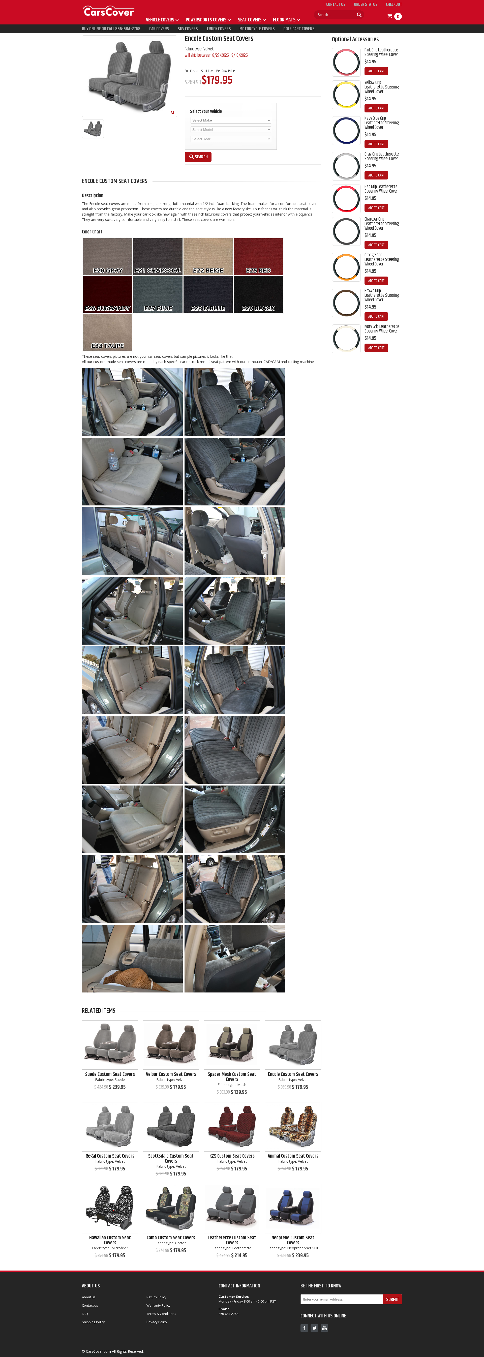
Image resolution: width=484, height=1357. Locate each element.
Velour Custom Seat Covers (171, 1074)
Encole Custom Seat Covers (293, 1074)
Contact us (90, 1305)
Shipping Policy (93, 1322)
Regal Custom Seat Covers (110, 1156)
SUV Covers (188, 29)
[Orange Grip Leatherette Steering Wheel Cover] (346, 267)
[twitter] (314, 1328)
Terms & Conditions (161, 1313)
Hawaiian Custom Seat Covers (110, 1240)
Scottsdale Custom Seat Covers (171, 1158)
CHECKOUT (394, 4)
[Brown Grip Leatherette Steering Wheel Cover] (346, 303)
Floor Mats (284, 20)
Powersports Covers (206, 20)
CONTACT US (335, 4)
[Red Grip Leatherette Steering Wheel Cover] (346, 199)
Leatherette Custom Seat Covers (232, 1240)
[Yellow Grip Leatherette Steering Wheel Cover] (346, 94)
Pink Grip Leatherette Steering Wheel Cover (381, 52)
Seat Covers (249, 20)
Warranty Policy (158, 1305)
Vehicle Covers (160, 20)
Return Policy (156, 1297)
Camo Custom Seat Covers (171, 1238)
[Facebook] (304, 1328)
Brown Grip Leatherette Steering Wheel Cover (382, 295)
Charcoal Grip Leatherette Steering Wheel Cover (382, 224)
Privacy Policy (156, 1322)
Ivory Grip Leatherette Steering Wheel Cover (382, 329)
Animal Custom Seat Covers (293, 1156)
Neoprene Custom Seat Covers (292, 1240)
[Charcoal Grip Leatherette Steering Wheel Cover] (346, 231)
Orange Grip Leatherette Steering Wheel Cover (382, 260)
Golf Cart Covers (299, 29)
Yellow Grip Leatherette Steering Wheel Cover (382, 87)
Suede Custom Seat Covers (110, 1074)
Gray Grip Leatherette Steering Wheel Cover (382, 156)
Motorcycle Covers (257, 29)
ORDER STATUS (365, 4)
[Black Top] (110, 1044)
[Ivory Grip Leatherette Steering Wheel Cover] (346, 338)
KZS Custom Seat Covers (232, 1156)
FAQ (85, 1313)
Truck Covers (218, 29)
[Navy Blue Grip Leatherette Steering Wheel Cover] (346, 130)
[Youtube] (324, 1328)
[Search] (359, 14)
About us (89, 1297)
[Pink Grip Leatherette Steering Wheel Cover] (346, 62)
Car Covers (159, 29)
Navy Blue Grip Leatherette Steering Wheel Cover (382, 123)
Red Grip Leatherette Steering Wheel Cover (381, 189)
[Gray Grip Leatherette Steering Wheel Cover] (346, 166)
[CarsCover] (109, 5)
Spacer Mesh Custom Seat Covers (232, 1077)
